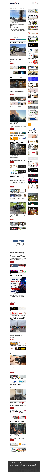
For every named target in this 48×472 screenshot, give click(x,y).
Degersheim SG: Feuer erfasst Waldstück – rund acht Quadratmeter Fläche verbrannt (17, 422)
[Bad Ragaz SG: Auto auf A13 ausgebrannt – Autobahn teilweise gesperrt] (18, 149)
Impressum (11, 462)
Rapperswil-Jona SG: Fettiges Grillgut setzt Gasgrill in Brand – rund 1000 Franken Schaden (17, 387)
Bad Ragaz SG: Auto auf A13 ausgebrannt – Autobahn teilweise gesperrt (17, 143)
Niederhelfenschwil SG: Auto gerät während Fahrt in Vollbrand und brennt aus (17, 200)
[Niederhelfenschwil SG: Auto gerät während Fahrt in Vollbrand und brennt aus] (18, 208)
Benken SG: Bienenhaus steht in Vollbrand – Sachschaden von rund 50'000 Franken (17, 108)
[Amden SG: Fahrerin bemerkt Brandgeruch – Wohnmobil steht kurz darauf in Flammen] (18, 50)
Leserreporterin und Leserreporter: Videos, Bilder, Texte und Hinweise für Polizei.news (17, 276)
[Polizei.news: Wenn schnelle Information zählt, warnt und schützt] (18, 242)
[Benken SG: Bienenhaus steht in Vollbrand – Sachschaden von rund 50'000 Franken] (18, 116)
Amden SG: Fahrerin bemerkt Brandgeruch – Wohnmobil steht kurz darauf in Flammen (17, 43)
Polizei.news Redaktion (15, 22)
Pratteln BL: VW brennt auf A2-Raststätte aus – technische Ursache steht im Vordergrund (18, 77)
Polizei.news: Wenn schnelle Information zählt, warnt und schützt (18, 233)
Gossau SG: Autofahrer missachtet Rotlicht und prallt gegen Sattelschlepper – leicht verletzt (17, 318)
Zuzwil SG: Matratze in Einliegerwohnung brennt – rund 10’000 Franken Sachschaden (17, 353)
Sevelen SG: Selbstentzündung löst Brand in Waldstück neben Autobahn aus (17, 176)
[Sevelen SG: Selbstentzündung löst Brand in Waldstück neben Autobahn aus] (18, 177)
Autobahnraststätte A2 (19, 90)
